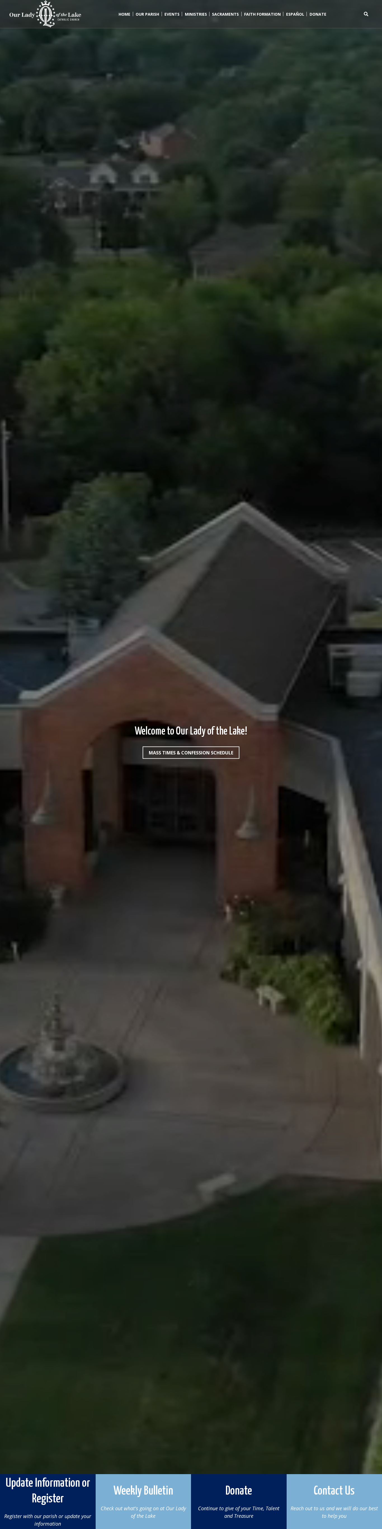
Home (124, 14)
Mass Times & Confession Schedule (191, 753)
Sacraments (225, 14)
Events (172, 14)
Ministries (196, 14)
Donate (318, 14)
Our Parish (147, 14)
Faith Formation (262, 14)
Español (295, 14)
